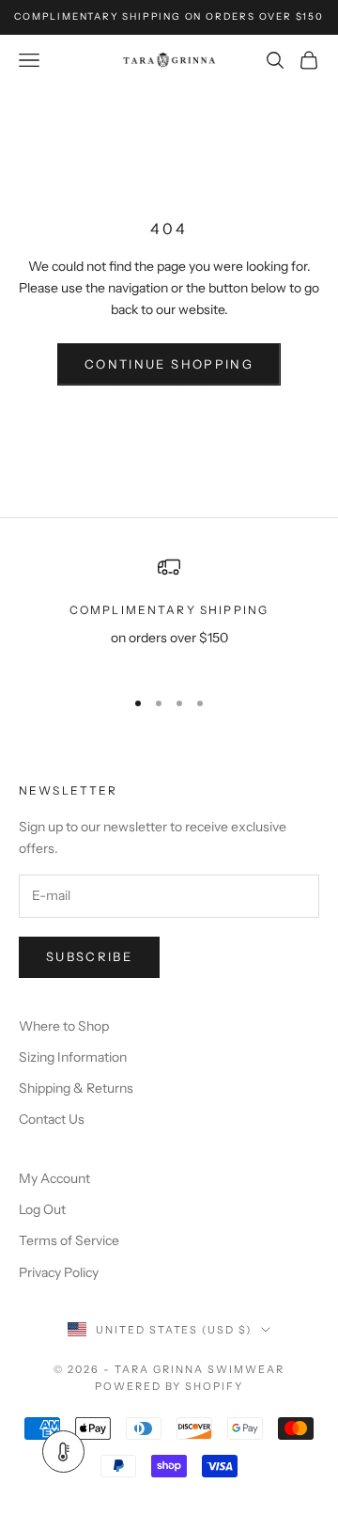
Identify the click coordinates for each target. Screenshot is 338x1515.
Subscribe (89, 956)
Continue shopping (169, 363)
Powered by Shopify (169, 1386)
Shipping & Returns (76, 1088)
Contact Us (51, 1119)
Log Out (42, 1209)
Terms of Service (69, 1240)
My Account (54, 1178)
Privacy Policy (59, 1272)
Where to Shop (64, 1026)
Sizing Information (73, 1057)
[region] (169, 613)
